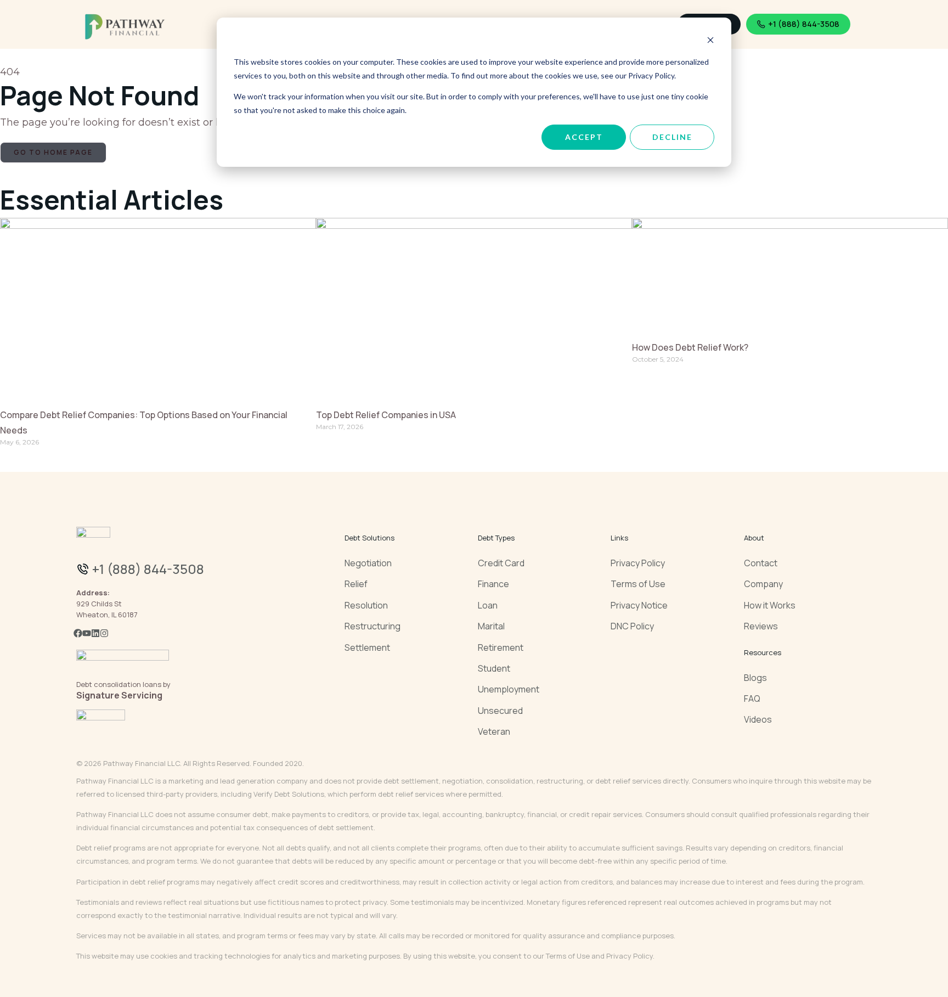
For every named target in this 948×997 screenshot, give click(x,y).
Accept (584, 137)
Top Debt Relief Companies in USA (386, 415)
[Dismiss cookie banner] (710, 41)
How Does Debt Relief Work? (690, 347)
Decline (672, 137)
